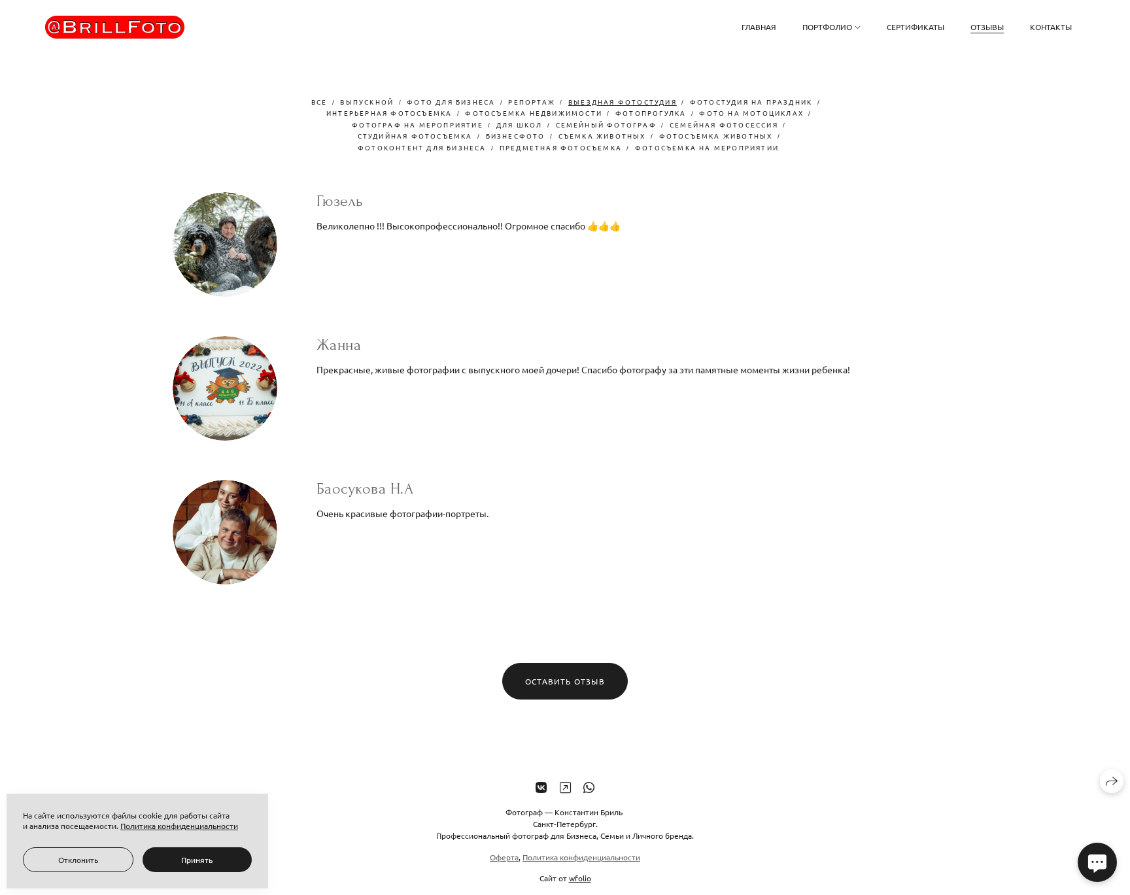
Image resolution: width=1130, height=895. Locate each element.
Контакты (1051, 27)
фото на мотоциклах (751, 113)
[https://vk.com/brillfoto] (541, 787)
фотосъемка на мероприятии (707, 147)
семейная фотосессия (724, 124)
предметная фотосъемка (561, 147)
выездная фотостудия (622, 102)
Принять (197, 859)
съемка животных (602, 136)
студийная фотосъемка (415, 136)
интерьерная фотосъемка (389, 113)
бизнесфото (515, 136)
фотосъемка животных (716, 136)
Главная (759, 27)
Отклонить (78, 859)
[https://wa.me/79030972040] (588, 787)
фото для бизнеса (451, 102)
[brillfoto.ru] (114, 27)
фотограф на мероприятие (417, 124)
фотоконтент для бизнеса (422, 147)
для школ (519, 124)
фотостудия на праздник (751, 102)
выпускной (367, 102)
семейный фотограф (606, 124)
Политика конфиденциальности (581, 857)
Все (319, 102)
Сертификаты (915, 27)
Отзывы (987, 27)
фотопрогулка (650, 113)
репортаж (531, 102)
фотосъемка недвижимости (533, 113)
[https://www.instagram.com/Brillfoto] (565, 787)
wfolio (580, 878)
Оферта (504, 857)
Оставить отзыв (565, 681)
